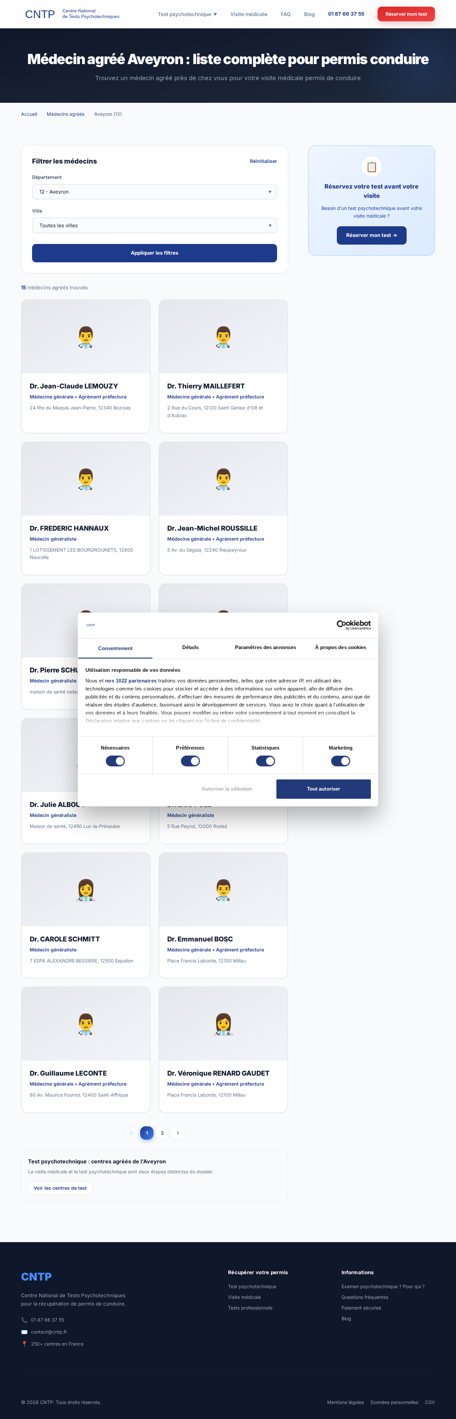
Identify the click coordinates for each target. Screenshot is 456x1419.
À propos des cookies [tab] (341, 647)
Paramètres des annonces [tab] (265, 647)
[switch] (190, 761)
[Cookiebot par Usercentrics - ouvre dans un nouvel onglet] (341, 625)
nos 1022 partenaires (131, 680)
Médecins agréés (65, 114)
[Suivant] (178, 1133)
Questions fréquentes (364, 1297)
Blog (346, 1318)
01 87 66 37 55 (346, 14)
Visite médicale (244, 1297)
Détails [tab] (190, 647)
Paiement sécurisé (361, 1308)
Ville (37, 211)
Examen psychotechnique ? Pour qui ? (383, 1286)
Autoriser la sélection (227, 789)
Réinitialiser (263, 161)
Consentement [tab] (115, 648)
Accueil (29, 114)
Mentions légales (345, 1402)
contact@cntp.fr (49, 1332)
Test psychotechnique (252, 1286)
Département (47, 177)
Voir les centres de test (60, 1188)
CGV (430, 1402)
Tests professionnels (250, 1308)
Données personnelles (394, 1402)
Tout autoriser (323, 789)
